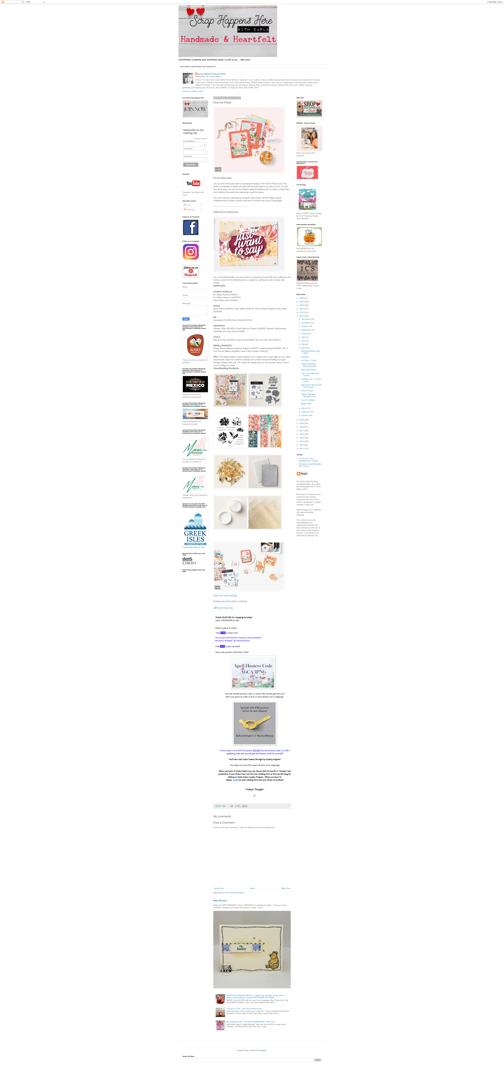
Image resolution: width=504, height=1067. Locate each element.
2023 (301, 309)
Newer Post (219, 888)
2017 (301, 431)
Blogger (263, 1050)
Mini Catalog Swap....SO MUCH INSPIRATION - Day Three (250, 1022)
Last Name (187, 156)
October (305, 326)
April (304, 348)
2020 (301, 420)
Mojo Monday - (220, 900)
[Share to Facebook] (243, 806)
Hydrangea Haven (308, 370)
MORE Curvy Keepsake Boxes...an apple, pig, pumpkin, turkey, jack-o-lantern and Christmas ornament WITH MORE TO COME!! (255, 996)
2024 (301, 305)
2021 (301, 316)
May (304, 344)
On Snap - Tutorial (308, 360)
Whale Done (306, 404)
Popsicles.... (306, 357)
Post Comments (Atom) (234, 893)
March (304, 408)
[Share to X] (241, 806)
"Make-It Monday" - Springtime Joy (309, 395)
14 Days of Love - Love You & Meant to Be (244, 1009)
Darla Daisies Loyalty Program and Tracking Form (198, 66)
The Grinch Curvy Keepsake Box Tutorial (308, 459)
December (306, 319)
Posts (188, 205)
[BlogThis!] (238, 806)
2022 (301, 312)
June (304, 341)
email (235, 780)
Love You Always (308, 400)
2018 (301, 427)
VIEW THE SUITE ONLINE (225, 596)
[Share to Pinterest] (246, 806)
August (305, 333)
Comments (190, 209)
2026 (301, 298)
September (306, 330)
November (306, 323)
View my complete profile (192, 91)
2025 (301, 302)
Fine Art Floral (307, 391)
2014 (301, 441)
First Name (187, 148)
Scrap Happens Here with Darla (211, 74)
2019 (301, 423)
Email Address (194, 141)
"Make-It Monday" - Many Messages (309, 365)
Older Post (285, 888)
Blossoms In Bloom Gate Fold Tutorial (311, 386)
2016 (301, 434)
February (306, 412)
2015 (301, 438)
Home (252, 888)
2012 (301, 448)
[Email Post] (231, 806)
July (303, 337)
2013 (301, 445)
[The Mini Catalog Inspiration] (223, 608)
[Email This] (236, 806)
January (305, 415)
